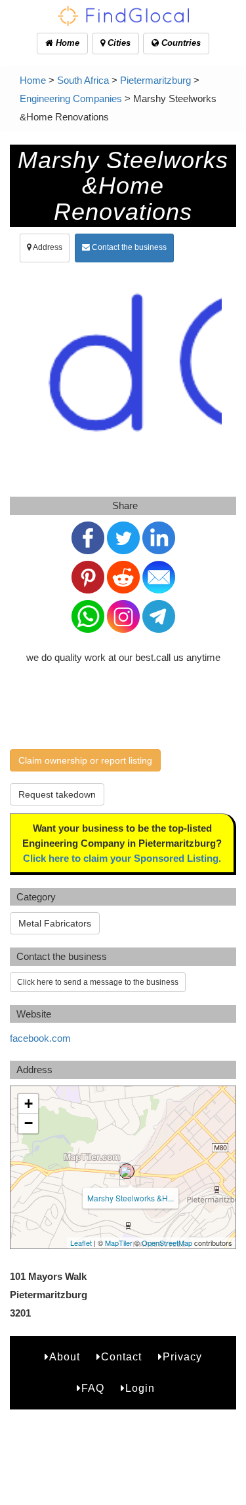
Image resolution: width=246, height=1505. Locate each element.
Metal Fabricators (54, 923)
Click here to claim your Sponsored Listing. (122, 858)
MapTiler (119, 1242)
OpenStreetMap (167, 1242)
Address (46, 247)
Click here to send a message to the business (97, 982)
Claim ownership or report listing (85, 760)
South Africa (83, 80)
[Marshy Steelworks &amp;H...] (126, 1171)
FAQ (92, 1388)
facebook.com (40, 1038)
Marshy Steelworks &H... (130, 1197)
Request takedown (57, 794)
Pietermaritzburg (155, 80)
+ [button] (28, 1103)
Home (66, 43)
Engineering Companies (71, 98)
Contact (121, 1356)
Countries (180, 43)
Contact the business (128, 247)
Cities (118, 43)
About (64, 1356)
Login (140, 1388)
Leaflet (81, 1242)
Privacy (182, 1356)
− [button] (28, 1123)
